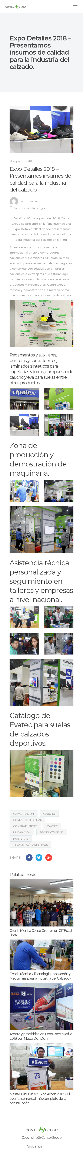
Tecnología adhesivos (30, 844)
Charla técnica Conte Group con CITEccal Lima (41, 933)
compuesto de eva (27, 820)
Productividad (22, 208)
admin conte (31, 201)
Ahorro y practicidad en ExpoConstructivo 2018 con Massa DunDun (41, 1036)
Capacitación (23, 813)
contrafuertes (25, 826)
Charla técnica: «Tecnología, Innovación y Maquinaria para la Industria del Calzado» (40, 976)
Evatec (52, 826)
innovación (22, 832)
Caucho (49, 813)
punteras (20, 838)
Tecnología (38, 208)
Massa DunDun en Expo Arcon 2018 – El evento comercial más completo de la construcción (40, 1098)
